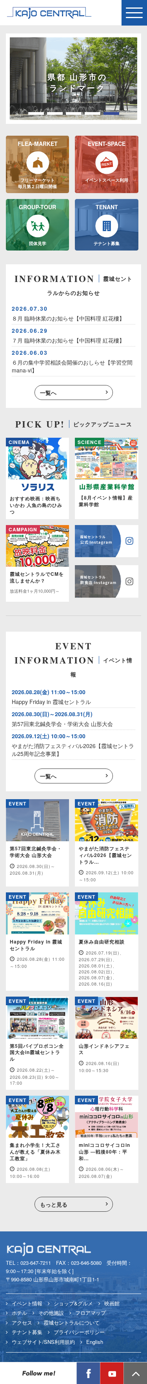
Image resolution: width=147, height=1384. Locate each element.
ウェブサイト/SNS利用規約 (43, 1341)
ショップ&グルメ (73, 1303)
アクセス (22, 1322)
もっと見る (53, 1204)
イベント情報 (27, 1303)
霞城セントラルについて (72, 1322)
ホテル (19, 1312)
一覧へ (48, 392)
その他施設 (51, 1312)
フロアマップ (90, 1312)
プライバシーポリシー (79, 1332)
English (94, 1341)
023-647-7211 (35, 1262)
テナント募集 (27, 1332)
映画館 (112, 1303)
